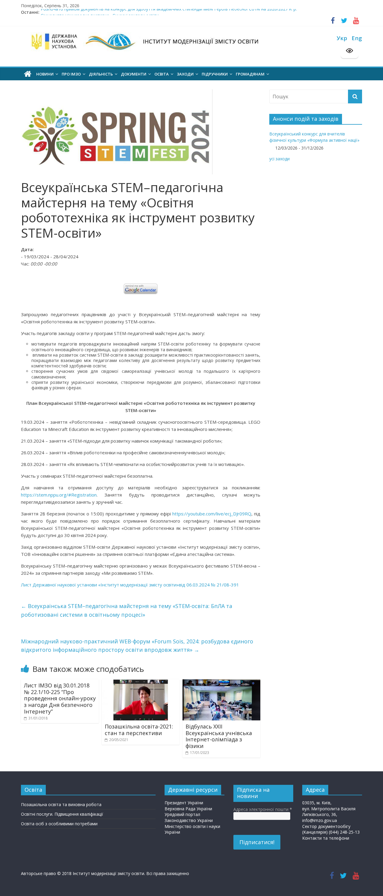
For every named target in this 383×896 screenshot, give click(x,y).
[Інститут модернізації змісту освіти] (27, 74)
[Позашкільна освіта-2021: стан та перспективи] (141, 682)
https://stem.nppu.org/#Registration (59, 495)
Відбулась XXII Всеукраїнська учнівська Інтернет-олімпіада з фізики (219, 736)
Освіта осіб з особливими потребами (59, 823)
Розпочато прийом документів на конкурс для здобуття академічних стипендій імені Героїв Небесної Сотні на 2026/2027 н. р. (169, 12)
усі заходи (279, 159)
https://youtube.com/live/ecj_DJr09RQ (211, 514)
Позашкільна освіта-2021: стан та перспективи (139, 730)
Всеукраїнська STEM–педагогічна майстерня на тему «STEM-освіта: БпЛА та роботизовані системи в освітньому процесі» (126, 610)
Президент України (184, 803)
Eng (357, 38)
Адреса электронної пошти (262, 809)
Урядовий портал (182, 814)
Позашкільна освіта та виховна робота (61, 804)
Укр (342, 38)
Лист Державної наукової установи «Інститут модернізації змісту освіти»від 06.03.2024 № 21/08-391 (130, 585)
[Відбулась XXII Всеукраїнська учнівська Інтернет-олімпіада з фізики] (221, 682)
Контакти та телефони (325, 838)
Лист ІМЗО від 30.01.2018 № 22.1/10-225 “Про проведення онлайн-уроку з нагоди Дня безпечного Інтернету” (60, 698)
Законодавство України (189, 820)
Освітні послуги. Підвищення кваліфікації (62, 814)
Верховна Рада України (188, 808)
